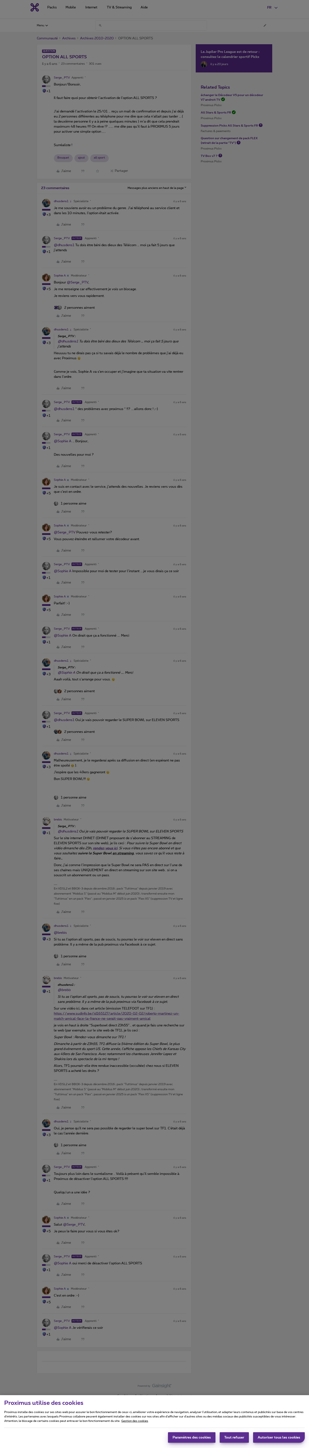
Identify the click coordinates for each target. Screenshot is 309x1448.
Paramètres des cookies (192, 1437)
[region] (154, 1421)
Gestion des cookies (134, 1421)
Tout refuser (234, 1437)
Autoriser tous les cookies (279, 1437)
